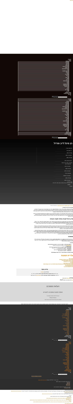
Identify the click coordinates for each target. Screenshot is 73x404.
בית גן (68, 87)
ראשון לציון (67, 62)
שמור (72, 403)
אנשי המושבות (68, 101)
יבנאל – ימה (67, 89)
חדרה (68, 76)
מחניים (68, 81)
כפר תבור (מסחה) (66, 85)
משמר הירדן (67, 74)
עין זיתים (67, 75)
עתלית (68, 123)
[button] (70, 95)
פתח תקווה (67, 65)
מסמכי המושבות (68, 92)
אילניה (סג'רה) (66, 86)
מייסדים (69, 184)
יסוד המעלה (67, 67)
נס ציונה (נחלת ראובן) (65, 68)
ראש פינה (67, 63)
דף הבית (69, 59)
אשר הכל (66, 403)
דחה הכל (69, 403)
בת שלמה (67, 112)
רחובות (68, 73)
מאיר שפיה (67, 77)
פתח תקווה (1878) (60, 205)
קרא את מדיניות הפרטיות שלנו (16, 391)
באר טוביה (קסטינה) (65, 70)
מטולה (68, 78)
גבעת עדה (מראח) (66, 80)
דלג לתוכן (71, 0)
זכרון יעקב (67, 64)
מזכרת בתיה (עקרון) (66, 66)
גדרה (68, 69)
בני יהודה (67, 79)
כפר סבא (67, 91)
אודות (70, 60)
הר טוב (68, 88)
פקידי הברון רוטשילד (67, 93)
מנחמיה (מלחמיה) (66, 124)
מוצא (68, 90)
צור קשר (69, 94)
